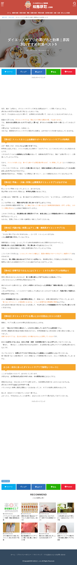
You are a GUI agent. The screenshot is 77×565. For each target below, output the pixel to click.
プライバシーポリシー (24, 554)
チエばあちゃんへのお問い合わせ (54, 554)
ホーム (9, 13)
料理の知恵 (41, 13)
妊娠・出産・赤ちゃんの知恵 (62, 13)
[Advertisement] (38, 92)
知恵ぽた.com (37, 561)
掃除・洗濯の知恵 (32, 13)
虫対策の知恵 (49, 13)
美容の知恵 (23, 13)
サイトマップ (38, 554)
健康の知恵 (15, 13)
